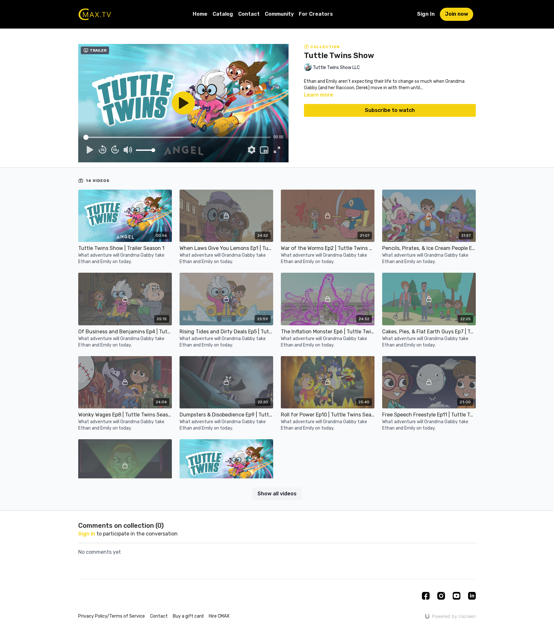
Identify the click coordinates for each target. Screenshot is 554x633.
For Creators (316, 14)
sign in (86, 534)
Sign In (426, 14)
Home (200, 14)
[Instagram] (441, 596)
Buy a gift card (188, 616)
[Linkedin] (472, 596)
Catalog (223, 14)
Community (279, 14)
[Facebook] (426, 596)
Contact (249, 14)
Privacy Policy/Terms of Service (111, 616)
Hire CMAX (219, 616)
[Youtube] (456, 596)
